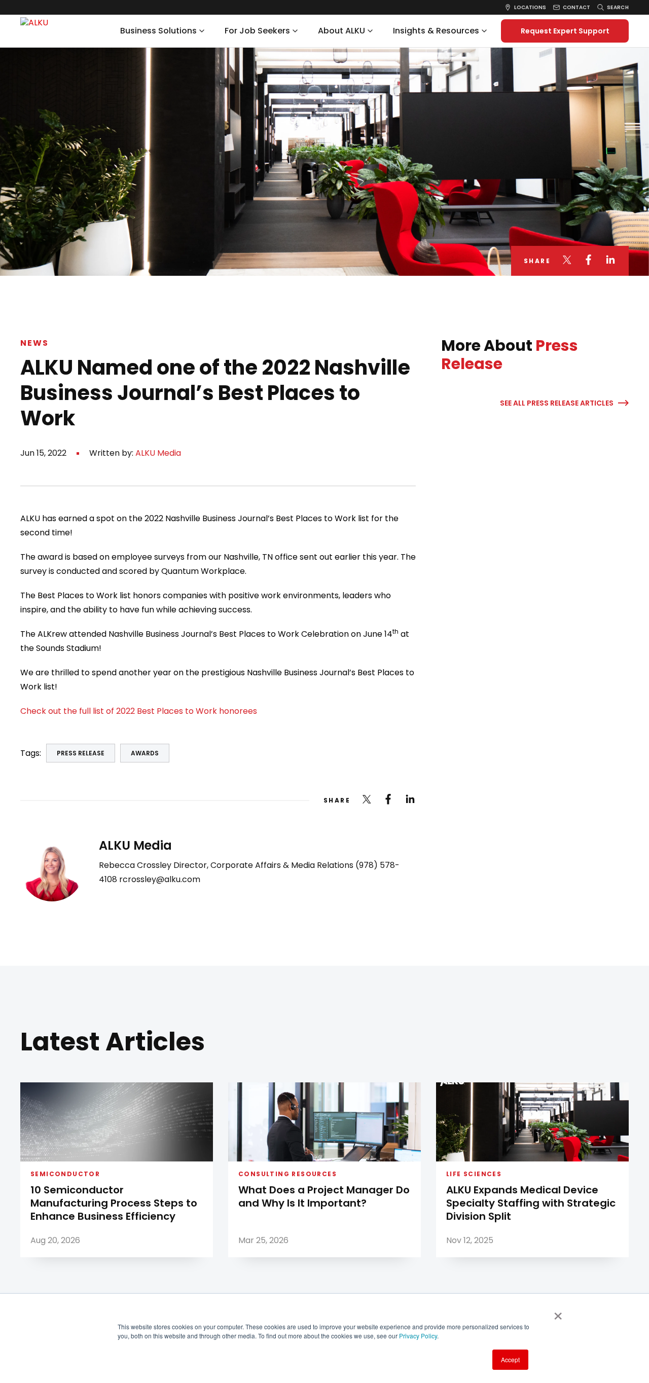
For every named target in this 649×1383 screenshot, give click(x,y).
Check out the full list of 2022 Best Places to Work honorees (138, 711)
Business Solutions (158, 31)
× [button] (558, 1312)
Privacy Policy (418, 1335)
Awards (145, 753)
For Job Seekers (257, 31)
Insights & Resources (436, 31)
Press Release (80, 753)
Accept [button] (510, 1359)
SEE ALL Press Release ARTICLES (557, 403)
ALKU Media (158, 453)
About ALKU (341, 31)
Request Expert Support (565, 31)
